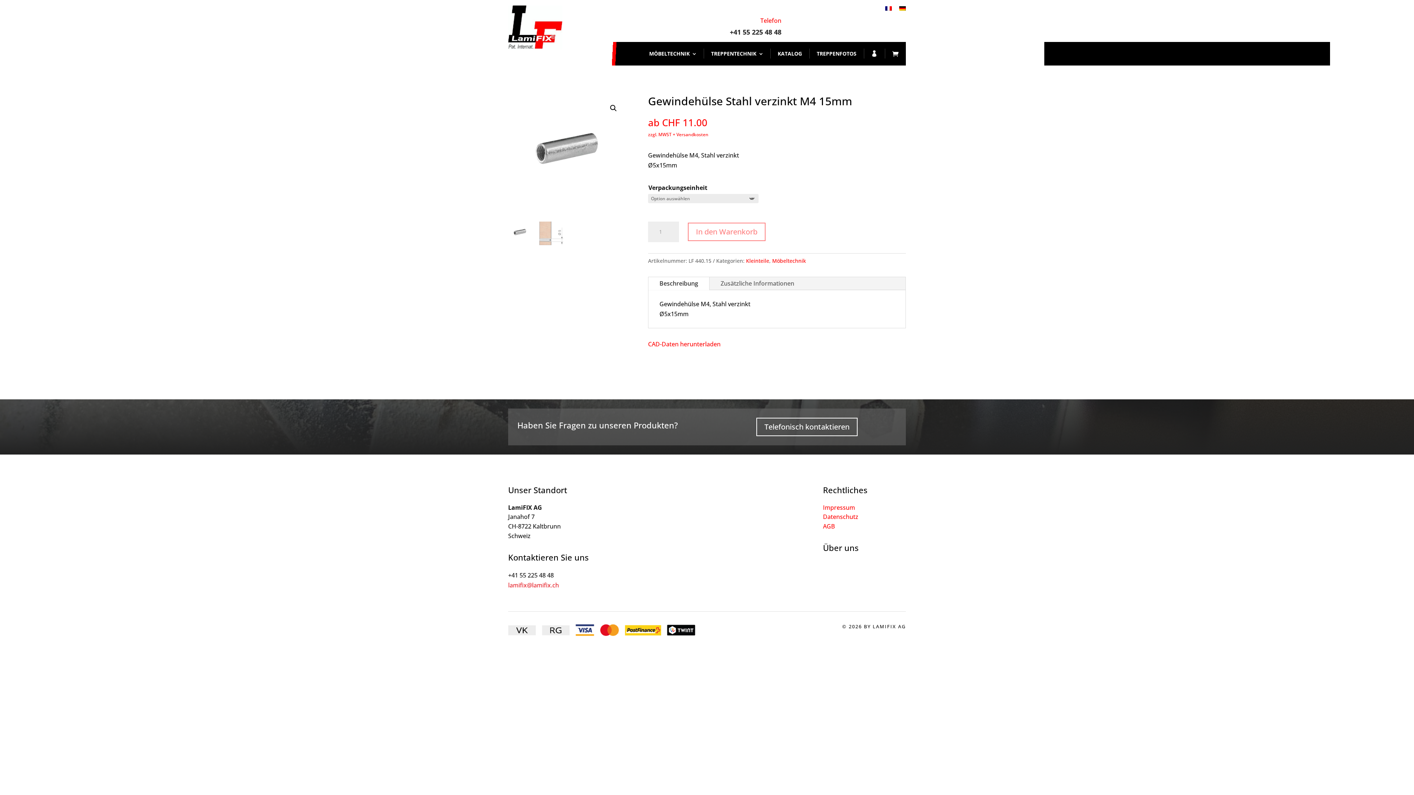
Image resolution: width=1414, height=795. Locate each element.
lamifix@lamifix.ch (533, 585)
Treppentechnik (733, 53)
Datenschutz (840, 517)
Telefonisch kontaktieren (807, 427)
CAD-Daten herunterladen (684, 344)
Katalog (790, 53)
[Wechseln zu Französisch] (889, 8)
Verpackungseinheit (677, 188)
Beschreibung (678, 283)
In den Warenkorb (726, 232)
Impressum (839, 508)
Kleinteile (757, 260)
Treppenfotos (837, 53)
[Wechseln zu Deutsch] (903, 8)
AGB (829, 526)
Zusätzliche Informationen (757, 283)
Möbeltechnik (669, 53)
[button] (613, 108)
